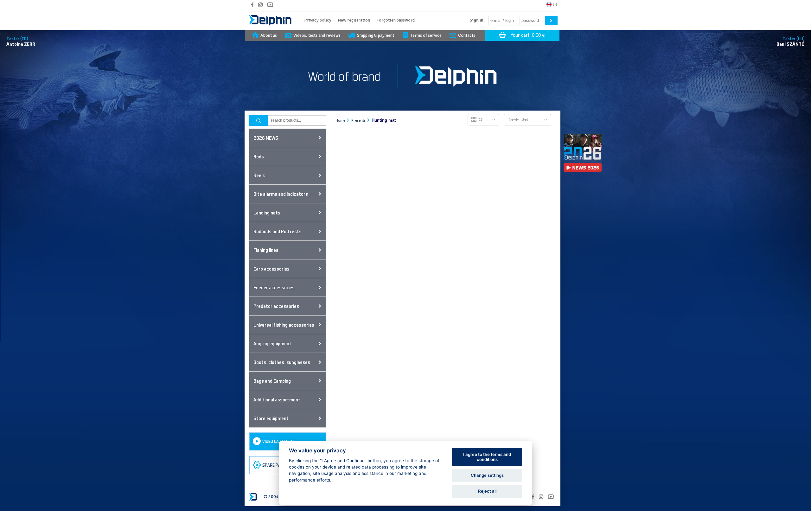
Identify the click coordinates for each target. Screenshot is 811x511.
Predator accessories (276, 306)
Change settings (487, 475)
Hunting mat (384, 120)
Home (340, 120)
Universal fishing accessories (283, 325)
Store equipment (271, 418)
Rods (258, 156)
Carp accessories (271, 268)
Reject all (487, 491)
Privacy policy (317, 20)
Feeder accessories (274, 287)
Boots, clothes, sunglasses (281, 362)
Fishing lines (265, 250)
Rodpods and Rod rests (277, 231)
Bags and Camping (272, 381)
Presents (358, 120)
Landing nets (266, 212)
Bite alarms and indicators (280, 194)
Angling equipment (272, 343)
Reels (259, 175)
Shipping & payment (375, 35)
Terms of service (426, 35)
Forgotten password (395, 20)
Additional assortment (276, 399)
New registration (354, 20)
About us (268, 35)
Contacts (466, 35)
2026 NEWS (265, 138)
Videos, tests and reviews (317, 35)
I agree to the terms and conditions (487, 457)
